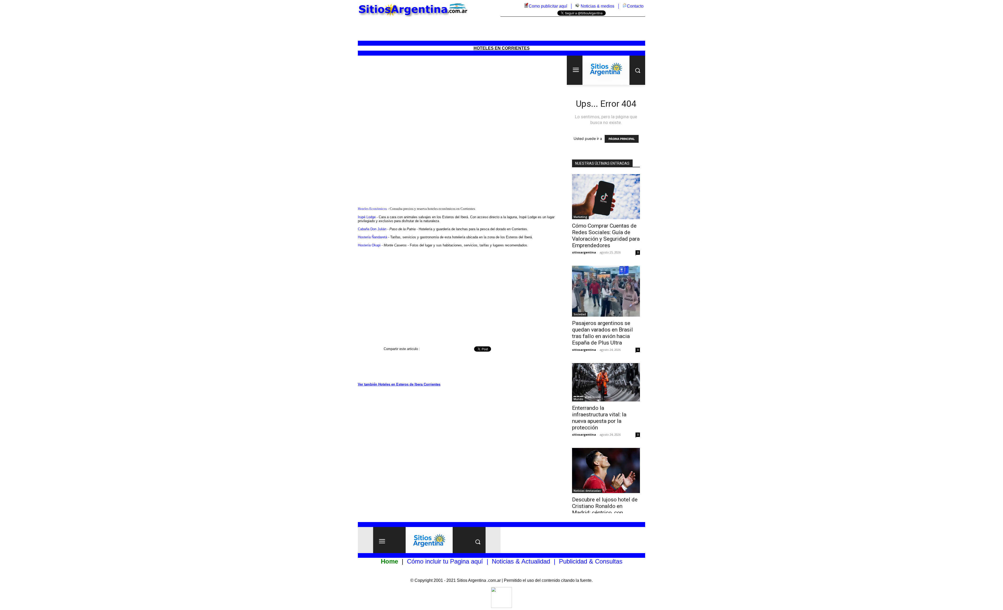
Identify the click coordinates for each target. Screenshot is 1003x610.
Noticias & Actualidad (521, 561)
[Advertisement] (501, 28)
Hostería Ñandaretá (372, 237)
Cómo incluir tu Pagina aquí (445, 561)
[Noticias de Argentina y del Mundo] (577, 6)
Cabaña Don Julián (372, 229)
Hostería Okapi (369, 245)
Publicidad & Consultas (590, 561)
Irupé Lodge (367, 217)
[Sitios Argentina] (501, 606)
